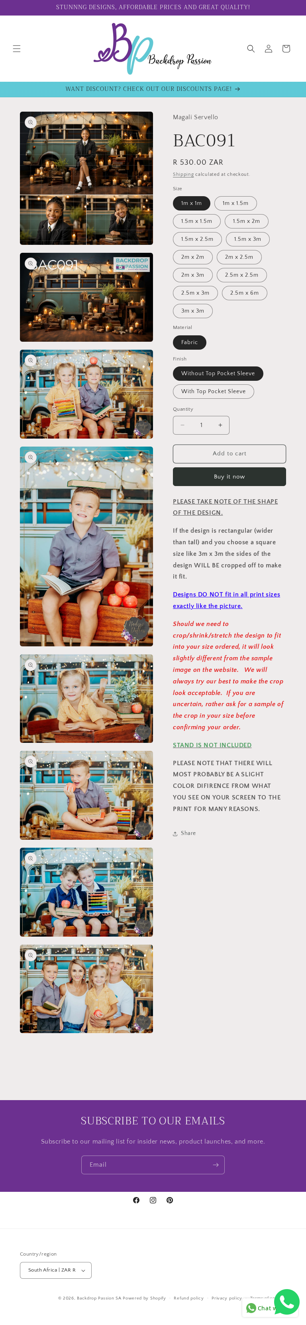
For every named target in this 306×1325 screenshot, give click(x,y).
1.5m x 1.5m (196, 221)
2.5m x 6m (244, 293)
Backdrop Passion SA (99, 1298)
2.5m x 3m (195, 293)
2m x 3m (192, 275)
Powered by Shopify (144, 1298)
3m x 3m (192, 311)
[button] (17, 48)
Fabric (189, 342)
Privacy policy (227, 1298)
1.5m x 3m (247, 239)
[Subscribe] (215, 1165)
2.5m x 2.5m (242, 275)
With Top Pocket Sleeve (213, 391)
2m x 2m (192, 257)
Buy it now (229, 476)
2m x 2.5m (239, 257)
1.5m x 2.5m (197, 239)
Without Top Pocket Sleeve (218, 373)
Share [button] (188, 833)
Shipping (183, 174)
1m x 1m (191, 203)
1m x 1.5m (236, 203)
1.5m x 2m (246, 221)
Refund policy (189, 1298)
